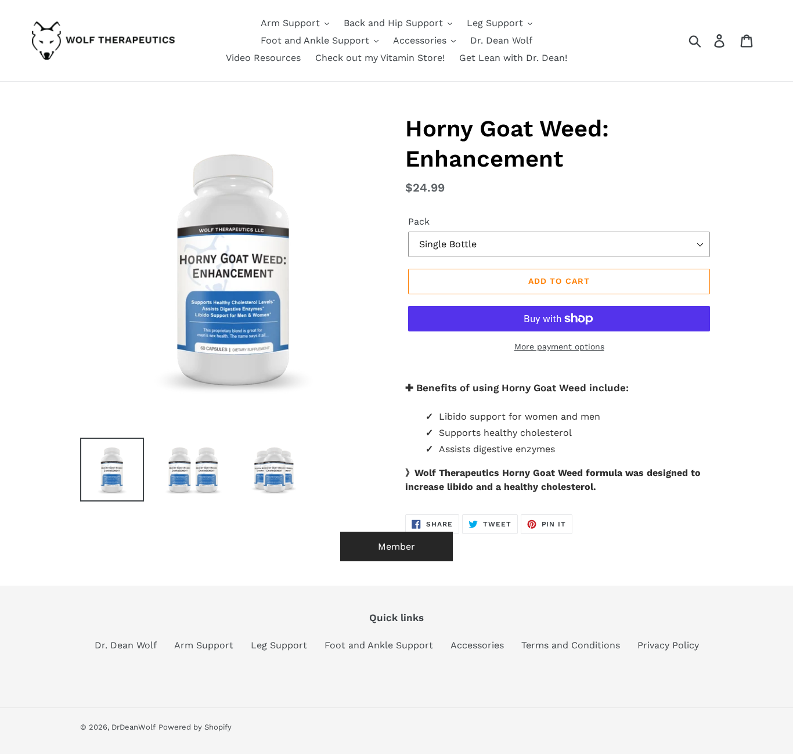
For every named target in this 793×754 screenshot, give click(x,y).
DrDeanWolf (133, 727)
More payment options (559, 346)
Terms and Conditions (570, 645)
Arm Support (203, 645)
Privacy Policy (668, 645)
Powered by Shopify (195, 727)
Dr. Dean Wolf (126, 645)
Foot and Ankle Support (379, 645)
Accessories (477, 645)
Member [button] (396, 546)
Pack (419, 221)
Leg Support (279, 645)
